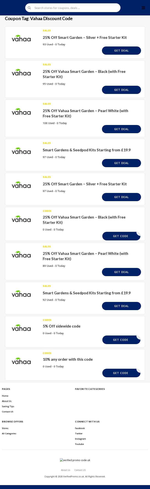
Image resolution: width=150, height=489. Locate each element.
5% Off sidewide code (61, 326)
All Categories (9, 433)
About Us (7, 401)
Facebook (80, 428)
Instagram (80, 438)
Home (5, 395)
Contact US (7, 411)
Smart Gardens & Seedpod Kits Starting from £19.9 (87, 150)
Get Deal (121, 50)
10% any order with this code (68, 359)
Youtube (79, 444)
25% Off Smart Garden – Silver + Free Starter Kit (85, 37)
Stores (5, 428)
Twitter (78, 433)
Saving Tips (8, 406)
